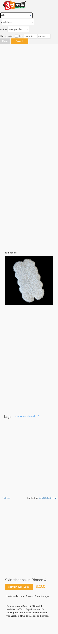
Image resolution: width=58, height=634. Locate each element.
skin (17, 416)
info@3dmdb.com (48, 498)
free (21, 36)
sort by (3, 29)
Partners (6, 498)
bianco (22, 416)
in (1, 22)
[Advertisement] (29, 145)
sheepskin (32, 416)
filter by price (6, 36)
